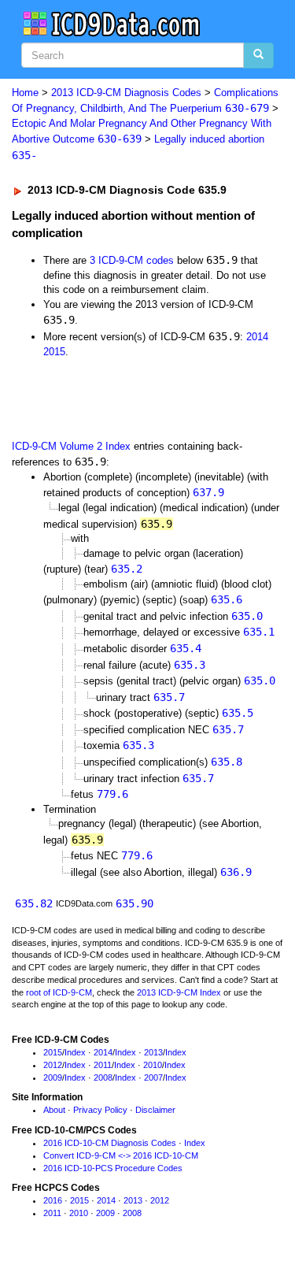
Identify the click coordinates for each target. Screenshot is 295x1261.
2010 (152, 1065)
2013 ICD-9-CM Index (179, 992)
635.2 (126, 568)
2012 (52, 1065)
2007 (153, 1077)
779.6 (112, 794)
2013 (153, 1052)
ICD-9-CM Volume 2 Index (71, 446)
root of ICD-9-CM (59, 992)
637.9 (208, 492)
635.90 (134, 903)
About (54, 1110)
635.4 (185, 648)
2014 (257, 337)
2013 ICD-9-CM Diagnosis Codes (126, 92)
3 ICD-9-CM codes (132, 260)
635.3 (189, 664)
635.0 (247, 616)
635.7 (169, 697)
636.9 (236, 872)
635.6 (226, 599)
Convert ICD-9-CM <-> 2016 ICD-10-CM (120, 1155)
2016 (52, 1200)
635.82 (34, 903)
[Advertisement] (126, 397)
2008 (103, 1077)
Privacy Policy (100, 1110)
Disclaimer (155, 1110)
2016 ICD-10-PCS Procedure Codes (113, 1168)
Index (75, 1052)
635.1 (259, 631)
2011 (103, 1065)
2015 (54, 352)
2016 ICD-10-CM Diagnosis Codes (109, 1143)
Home (25, 92)
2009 (52, 1077)
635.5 (237, 713)
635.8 (226, 761)
